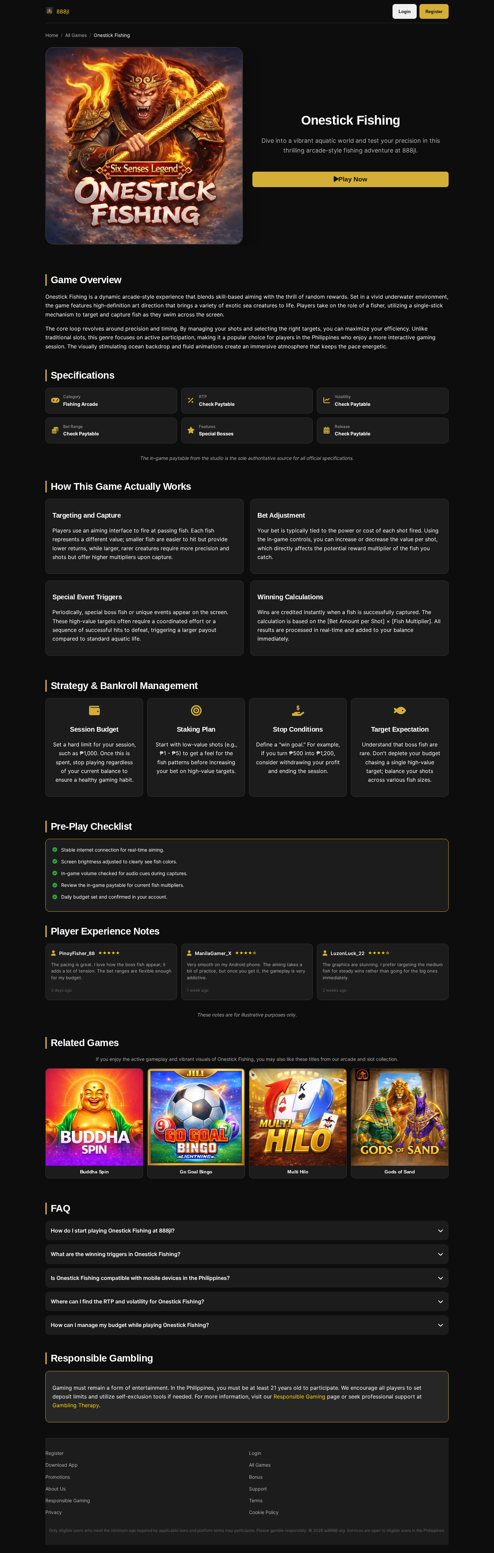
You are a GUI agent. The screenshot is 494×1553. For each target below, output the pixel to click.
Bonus (255, 1477)
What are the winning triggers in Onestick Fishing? (115, 1254)
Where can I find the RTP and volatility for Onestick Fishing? (127, 1301)
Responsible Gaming (299, 1396)
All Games (76, 35)
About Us (55, 1489)
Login (405, 11)
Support (258, 1489)
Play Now (352, 179)
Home (51, 35)
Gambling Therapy (75, 1405)
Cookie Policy (264, 1512)
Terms (255, 1500)
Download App (61, 1465)
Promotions (57, 1477)
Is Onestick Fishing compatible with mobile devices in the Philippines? (140, 1277)
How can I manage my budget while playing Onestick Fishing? (130, 1325)
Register (434, 11)
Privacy (53, 1512)
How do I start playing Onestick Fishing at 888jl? (113, 1230)
